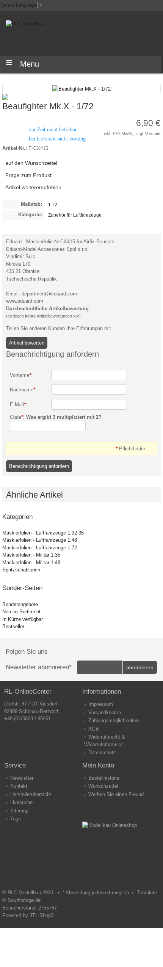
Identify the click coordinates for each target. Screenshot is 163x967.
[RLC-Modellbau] (25, 24)
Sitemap (19, 811)
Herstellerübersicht (30, 794)
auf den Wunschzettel (31, 163)
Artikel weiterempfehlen (33, 187)
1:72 (52, 204)
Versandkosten (104, 712)
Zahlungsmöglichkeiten (113, 720)
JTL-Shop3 (41, 915)
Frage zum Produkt (28, 175)
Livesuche (21, 802)
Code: (56, 417)
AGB (93, 729)
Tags (15, 819)
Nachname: (23, 390)
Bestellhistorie (103, 778)
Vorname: (21, 375)
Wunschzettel (103, 786)
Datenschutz (102, 752)
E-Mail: (18, 404)
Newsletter (21, 778)
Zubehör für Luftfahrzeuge (75, 214)
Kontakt (18, 786)
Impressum (100, 704)
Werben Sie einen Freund (116, 794)
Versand (152, 133)
